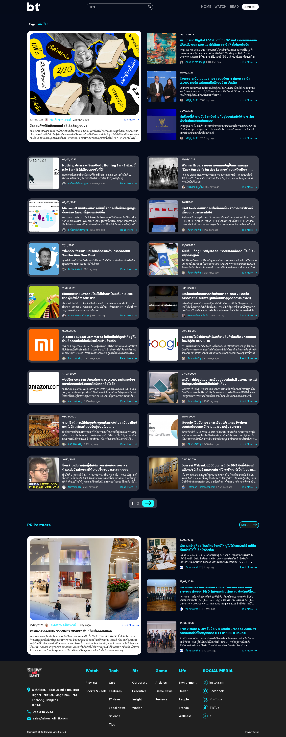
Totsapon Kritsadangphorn (201, 487)
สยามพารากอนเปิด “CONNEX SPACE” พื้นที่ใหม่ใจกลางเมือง (71, 631)
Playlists (91, 682)
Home (206, 6)
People (184, 699)
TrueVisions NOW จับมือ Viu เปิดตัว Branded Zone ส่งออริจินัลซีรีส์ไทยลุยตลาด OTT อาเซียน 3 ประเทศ (218, 631)
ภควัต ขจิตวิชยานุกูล (195, 62)
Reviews (161, 699)
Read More (128, 119)
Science (114, 716)
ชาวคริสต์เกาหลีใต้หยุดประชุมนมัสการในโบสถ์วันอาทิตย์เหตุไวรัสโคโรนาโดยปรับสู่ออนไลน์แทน (99, 424)
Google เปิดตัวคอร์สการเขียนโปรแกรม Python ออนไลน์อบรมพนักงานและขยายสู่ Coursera (214, 424)
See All (246, 524)
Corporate (139, 682)
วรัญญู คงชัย (192, 100)
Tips (112, 724)
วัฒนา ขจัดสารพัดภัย (198, 315)
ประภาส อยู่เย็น (195, 187)
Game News (163, 691)
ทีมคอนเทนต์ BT (194, 567)
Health (183, 691)
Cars (112, 682)
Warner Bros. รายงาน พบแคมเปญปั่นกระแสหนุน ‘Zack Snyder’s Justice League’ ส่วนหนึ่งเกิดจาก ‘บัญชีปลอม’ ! (216, 169)
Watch (221, 6)
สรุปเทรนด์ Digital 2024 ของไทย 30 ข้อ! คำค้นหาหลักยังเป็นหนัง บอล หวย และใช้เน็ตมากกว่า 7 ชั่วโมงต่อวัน (218, 42)
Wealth (137, 708)
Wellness (185, 716)
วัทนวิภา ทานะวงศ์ (60, 119)
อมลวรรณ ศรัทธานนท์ (63, 625)
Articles (161, 682)
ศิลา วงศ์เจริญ (195, 230)
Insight (137, 699)
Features (115, 691)
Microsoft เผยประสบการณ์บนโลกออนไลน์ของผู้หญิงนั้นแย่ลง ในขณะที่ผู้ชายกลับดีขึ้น (99, 210)
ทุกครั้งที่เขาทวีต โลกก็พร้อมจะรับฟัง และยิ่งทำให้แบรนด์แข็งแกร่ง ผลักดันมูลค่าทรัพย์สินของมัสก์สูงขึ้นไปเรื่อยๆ (98, 262)
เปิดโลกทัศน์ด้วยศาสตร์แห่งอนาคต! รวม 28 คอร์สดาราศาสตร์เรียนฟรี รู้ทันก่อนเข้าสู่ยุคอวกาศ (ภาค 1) (216, 296)
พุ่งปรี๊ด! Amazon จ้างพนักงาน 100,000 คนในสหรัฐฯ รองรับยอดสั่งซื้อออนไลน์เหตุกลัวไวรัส (98, 381)
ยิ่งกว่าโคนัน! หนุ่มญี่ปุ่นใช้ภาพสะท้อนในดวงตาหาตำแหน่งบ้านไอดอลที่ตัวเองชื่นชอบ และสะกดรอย (95, 467)
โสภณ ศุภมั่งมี (75, 269)
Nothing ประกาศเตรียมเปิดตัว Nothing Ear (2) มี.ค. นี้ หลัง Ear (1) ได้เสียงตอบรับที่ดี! (99, 167)
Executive (139, 691)
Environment (188, 682)
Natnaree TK (74, 487)
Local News (117, 708)
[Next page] (148, 503)
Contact (250, 7)
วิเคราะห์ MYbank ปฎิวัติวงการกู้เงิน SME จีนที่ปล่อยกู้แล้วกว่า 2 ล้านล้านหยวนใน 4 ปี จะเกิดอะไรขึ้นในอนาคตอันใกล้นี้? (218, 469)
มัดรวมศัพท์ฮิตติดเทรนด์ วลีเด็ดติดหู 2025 (58, 126)
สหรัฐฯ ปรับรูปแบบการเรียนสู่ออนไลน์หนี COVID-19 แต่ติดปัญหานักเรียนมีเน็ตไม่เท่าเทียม (219, 381)
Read (234, 6)
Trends (184, 708)
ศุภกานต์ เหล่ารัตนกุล (78, 315)
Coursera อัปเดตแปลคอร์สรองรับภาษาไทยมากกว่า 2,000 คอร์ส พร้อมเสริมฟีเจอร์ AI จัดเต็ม (215, 80)
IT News (114, 699)
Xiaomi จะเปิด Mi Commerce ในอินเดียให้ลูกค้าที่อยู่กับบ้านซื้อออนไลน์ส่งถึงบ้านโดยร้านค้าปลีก (99, 339)
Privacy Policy (252, 731)
